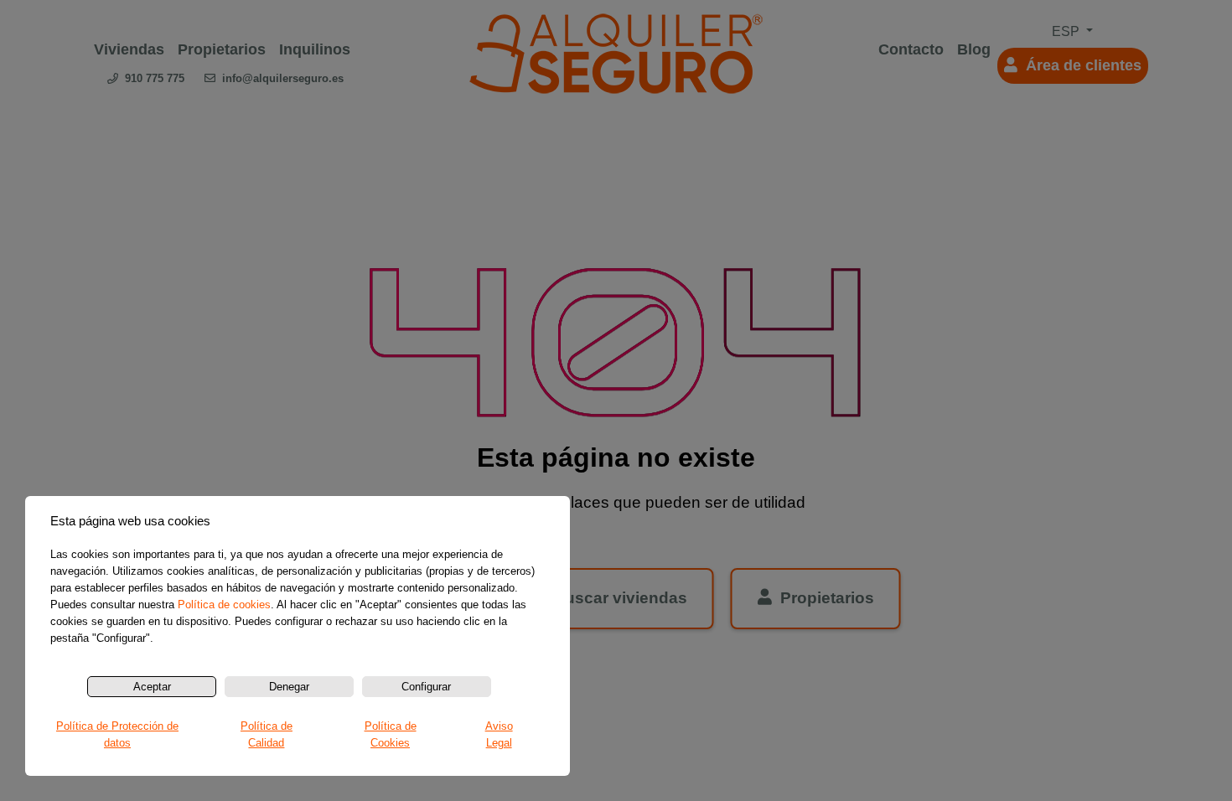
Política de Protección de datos (117, 734)
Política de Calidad (266, 734)
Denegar (289, 686)
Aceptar (152, 686)
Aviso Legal (499, 734)
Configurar (426, 686)
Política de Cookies (391, 734)
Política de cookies (224, 604)
